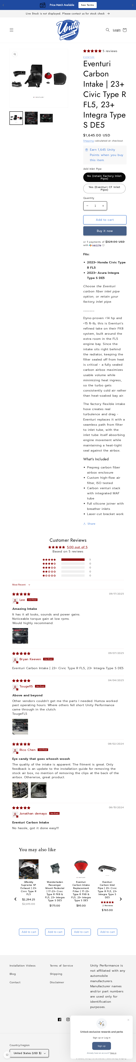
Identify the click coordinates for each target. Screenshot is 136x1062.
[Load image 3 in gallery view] (46, 118)
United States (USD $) (27, 1053)
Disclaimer (57, 982)
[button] (11, 30)
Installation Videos (23, 966)
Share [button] (91, 524)
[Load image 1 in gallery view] (16, 118)
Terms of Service (61, 966)
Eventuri (89, 57)
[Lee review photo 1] (20, 636)
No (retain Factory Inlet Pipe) (104, 177)
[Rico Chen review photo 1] (20, 790)
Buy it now (105, 231)
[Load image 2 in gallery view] (31, 118)
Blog (13, 974)
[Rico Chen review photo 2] (39, 790)
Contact (15, 982)
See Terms (87, 5)
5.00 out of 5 (77, 547)
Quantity (88, 198)
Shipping (88, 141)
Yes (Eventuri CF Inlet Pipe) (104, 188)
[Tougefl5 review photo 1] (20, 727)
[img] (21, 594)
